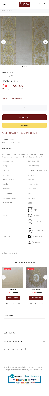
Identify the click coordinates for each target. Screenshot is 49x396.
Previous (3, 42)
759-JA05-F (36, 290)
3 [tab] (26, 66)
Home (3, 11)
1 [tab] (22, 66)
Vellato (11, 139)
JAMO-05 (13, 290)
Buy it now (24, 125)
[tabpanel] (24, 40)
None (30, 202)
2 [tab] (24, 66)
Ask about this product (14, 98)
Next (45, 42)
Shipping (5, 89)
